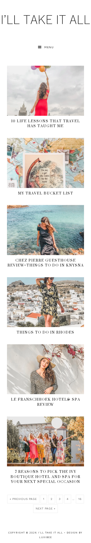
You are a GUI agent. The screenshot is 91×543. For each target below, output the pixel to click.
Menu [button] (49, 47)
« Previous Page (23, 499)
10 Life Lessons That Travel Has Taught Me (45, 123)
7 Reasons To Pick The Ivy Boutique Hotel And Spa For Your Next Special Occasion (45, 476)
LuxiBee (45, 537)
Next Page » (45, 508)
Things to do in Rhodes (45, 332)
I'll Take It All (45, 19)
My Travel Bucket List (45, 193)
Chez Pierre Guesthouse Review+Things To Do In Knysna (45, 263)
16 (79, 499)
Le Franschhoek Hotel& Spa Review (45, 402)
